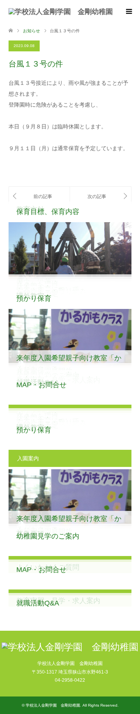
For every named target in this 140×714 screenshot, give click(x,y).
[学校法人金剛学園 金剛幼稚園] (61, 11)
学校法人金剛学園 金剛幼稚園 (53, 705)
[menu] (128, 11)
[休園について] (100, 196)
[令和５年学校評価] (39, 196)
